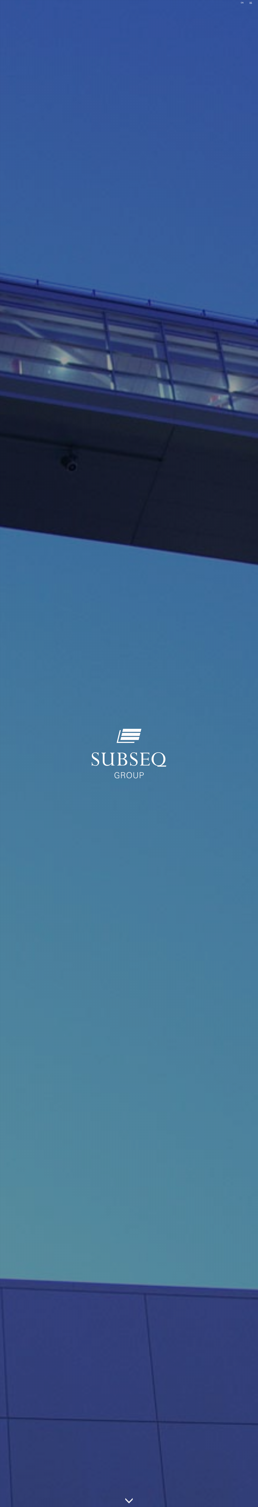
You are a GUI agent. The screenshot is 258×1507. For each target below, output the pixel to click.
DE (250, 2)
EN (242, 2)
